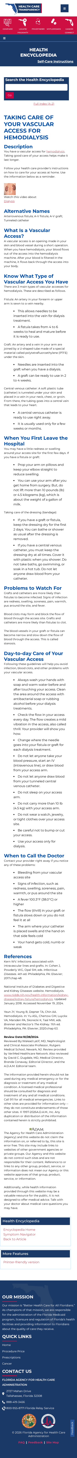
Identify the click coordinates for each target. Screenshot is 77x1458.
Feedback (72, 1428)
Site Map (52, 1442)
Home (6, 1345)
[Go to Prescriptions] (54, 21)
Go (10, 95)
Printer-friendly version (21, 1262)
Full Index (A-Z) (44, 104)
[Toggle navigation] (65, 8)
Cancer (7, 1363)
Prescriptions (11, 1357)
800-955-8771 (15, 1408)
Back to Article (14, 1239)
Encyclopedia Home (19, 1230)
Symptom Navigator (19, 1234)
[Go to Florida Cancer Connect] (69, 25)
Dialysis (9, 201)
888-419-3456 (15, 1402)
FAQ (21, 1442)
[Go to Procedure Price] (38, 21)
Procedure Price (13, 1351)
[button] (7, 25)
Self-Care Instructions (55, 61)
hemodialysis (55, 151)
